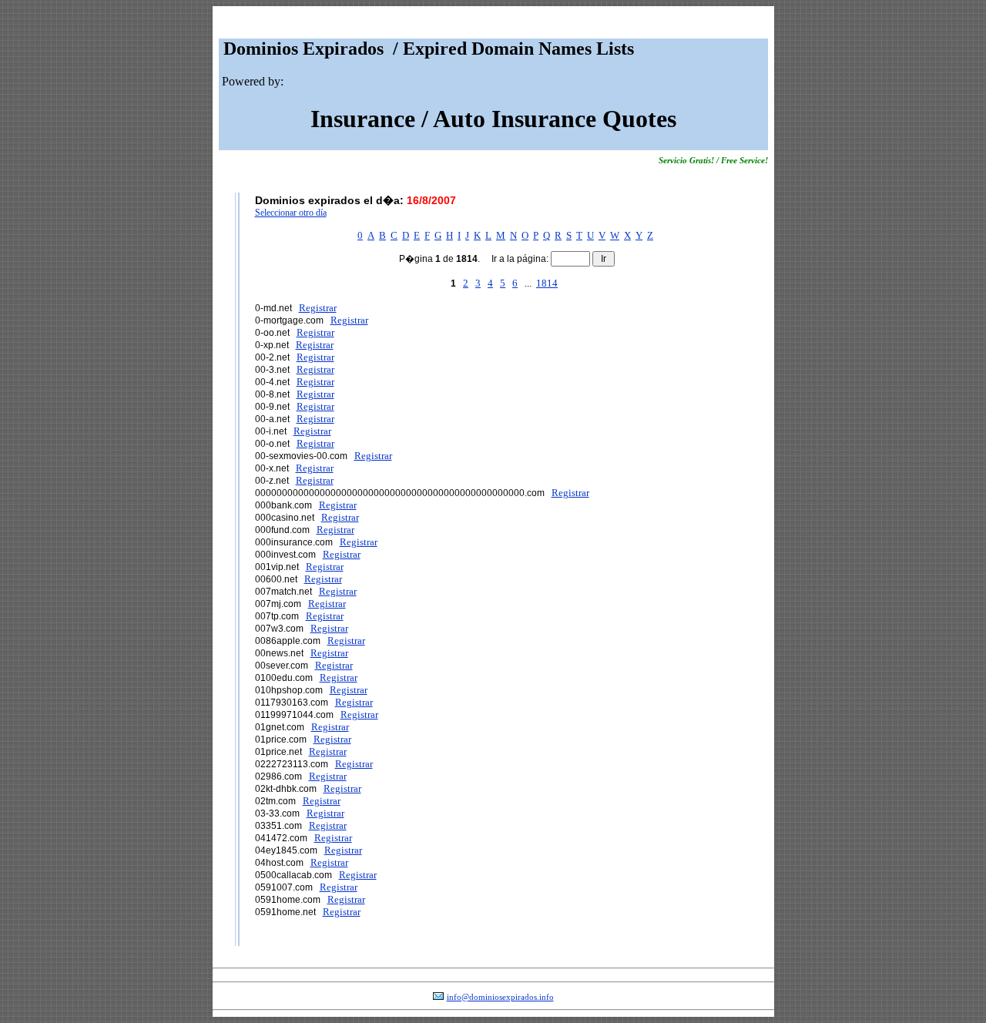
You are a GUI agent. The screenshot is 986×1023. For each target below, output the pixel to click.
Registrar (318, 308)
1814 (547, 283)
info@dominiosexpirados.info (500, 997)
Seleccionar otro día (291, 212)
